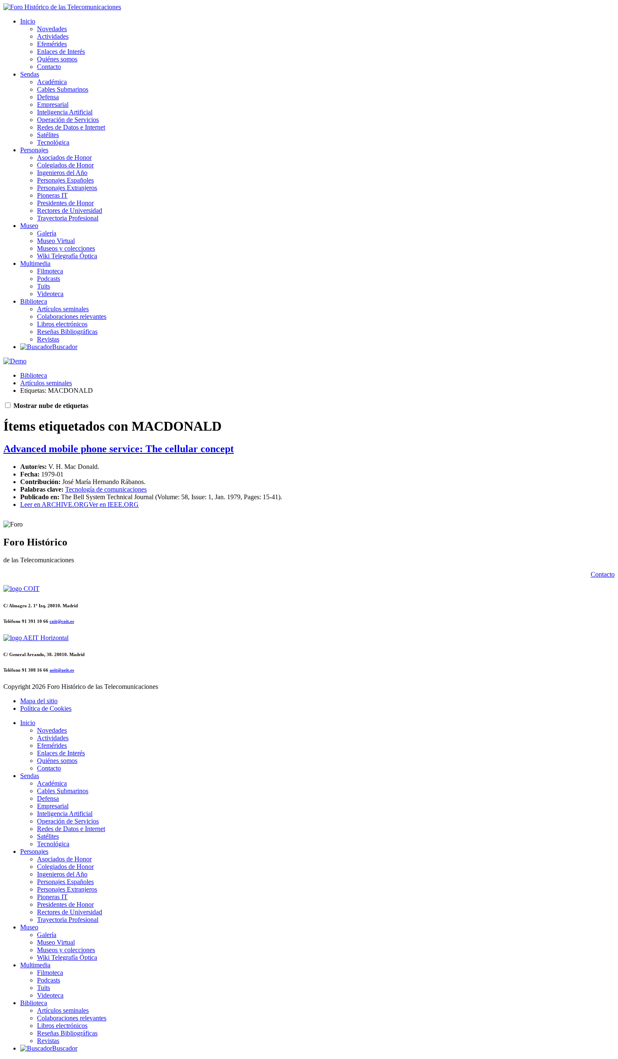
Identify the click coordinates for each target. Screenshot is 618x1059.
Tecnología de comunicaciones (106, 489)
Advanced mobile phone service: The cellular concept (118, 448)
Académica (52, 81)
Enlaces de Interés (61, 51)
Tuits (43, 286)
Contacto (49, 66)
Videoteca (50, 293)
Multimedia (35, 263)
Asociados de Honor (64, 157)
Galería (46, 233)
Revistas (48, 339)
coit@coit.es (62, 621)
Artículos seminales (63, 308)
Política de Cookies (45, 708)
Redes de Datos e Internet (71, 127)
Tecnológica (53, 142)
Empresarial (53, 104)
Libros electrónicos (62, 324)
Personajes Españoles (65, 180)
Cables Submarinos (62, 89)
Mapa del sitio (39, 700)
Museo (29, 225)
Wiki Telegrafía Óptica (67, 255)
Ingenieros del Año (62, 172)
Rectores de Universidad (69, 210)
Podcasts (48, 278)
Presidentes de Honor (65, 203)
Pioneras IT (52, 195)
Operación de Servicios (68, 119)
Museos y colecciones (66, 248)
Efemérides (52, 44)
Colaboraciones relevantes (71, 316)
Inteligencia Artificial (64, 112)
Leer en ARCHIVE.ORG (54, 504)
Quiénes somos (57, 59)
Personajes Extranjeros (67, 187)
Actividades (53, 36)
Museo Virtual (56, 240)
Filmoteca (50, 271)
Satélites (48, 134)
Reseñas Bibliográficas (67, 331)
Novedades (52, 28)
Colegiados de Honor (65, 165)
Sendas (29, 74)
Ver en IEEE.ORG (114, 504)
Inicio (27, 21)
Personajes (34, 150)
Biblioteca (33, 301)
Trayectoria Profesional (67, 218)
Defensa (48, 97)
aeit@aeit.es (62, 669)
